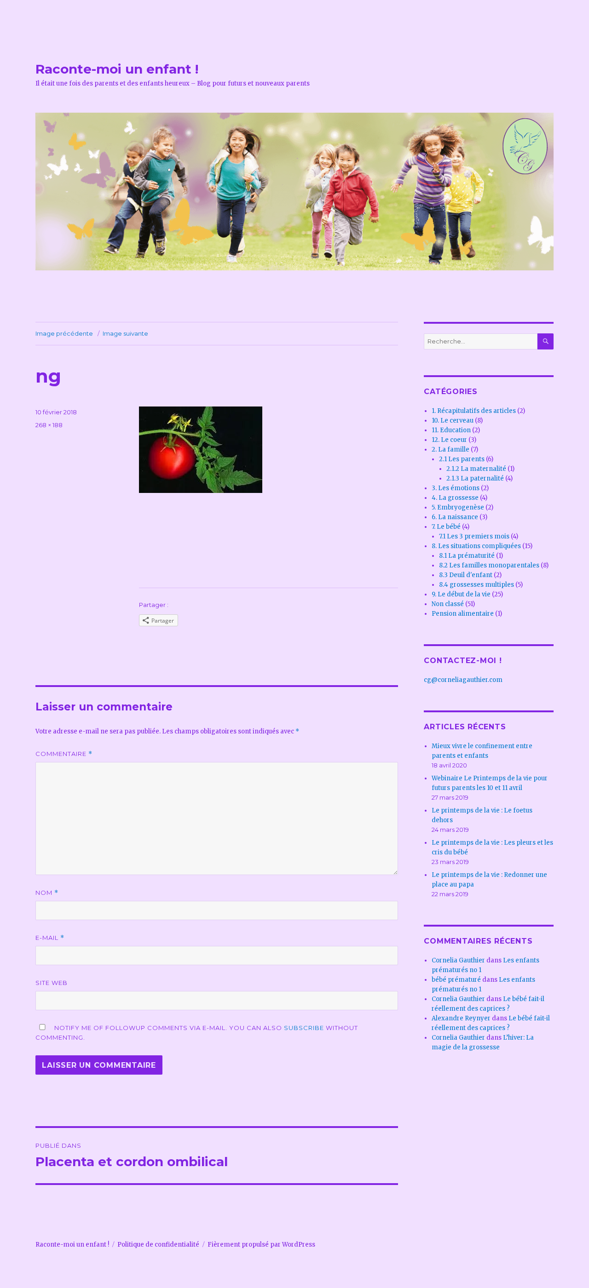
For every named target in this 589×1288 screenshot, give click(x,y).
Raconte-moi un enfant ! (116, 69)
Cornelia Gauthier (458, 960)
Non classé (448, 604)
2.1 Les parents (462, 459)
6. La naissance (455, 517)
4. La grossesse (455, 498)
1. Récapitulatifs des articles (474, 411)
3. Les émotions (455, 488)
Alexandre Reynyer (461, 1018)
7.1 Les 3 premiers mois (474, 536)
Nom (46, 893)
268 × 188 (49, 425)
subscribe (304, 1027)
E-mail (49, 938)
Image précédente (64, 333)
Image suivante (125, 333)
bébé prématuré (456, 980)
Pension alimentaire (463, 614)
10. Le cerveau (453, 420)
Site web (51, 982)
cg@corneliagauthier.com (463, 680)
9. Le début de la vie (461, 594)
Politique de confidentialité (158, 1244)
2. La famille (450, 449)
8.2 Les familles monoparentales (489, 565)
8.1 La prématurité (467, 556)
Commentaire (63, 754)
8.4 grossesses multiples (476, 585)
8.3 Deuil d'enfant (465, 575)
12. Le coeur (449, 440)
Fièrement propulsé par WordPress (261, 1244)
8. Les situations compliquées (476, 546)
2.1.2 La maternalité (476, 469)
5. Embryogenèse (458, 507)
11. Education (451, 430)
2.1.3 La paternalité (475, 478)
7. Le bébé (446, 527)
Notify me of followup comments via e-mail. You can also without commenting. (196, 1032)
